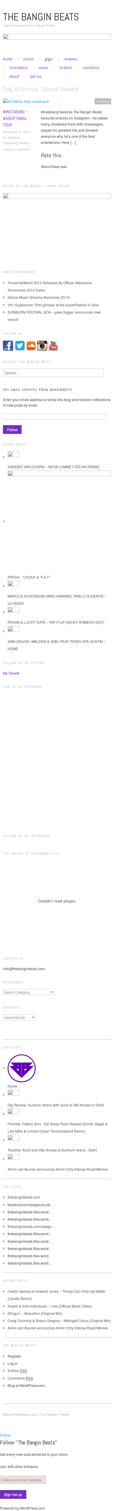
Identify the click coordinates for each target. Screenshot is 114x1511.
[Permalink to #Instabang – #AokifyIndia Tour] (26, 102)
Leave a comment (16, 149)
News (43, 67)
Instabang (103, 101)
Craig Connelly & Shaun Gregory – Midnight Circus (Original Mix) (59, 1320)
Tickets (65, 67)
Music (28, 59)
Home (7, 59)
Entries (17, 1370)
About (14, 76)
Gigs (49, 59)
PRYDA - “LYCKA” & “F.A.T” (29, 577)
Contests (91, 67)
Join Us (36, 76)
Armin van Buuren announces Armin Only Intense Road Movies (58, 1169)
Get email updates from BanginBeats (37, 389)
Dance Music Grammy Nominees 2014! (39, 297)
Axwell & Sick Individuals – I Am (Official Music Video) (50, 1305)
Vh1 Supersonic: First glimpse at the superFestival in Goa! (53, 304)
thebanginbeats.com (24, 1197)
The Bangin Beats (41, 17)
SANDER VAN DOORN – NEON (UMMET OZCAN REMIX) (54, 466)
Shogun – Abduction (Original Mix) (35, 1313)
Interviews (18, 67)
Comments (20, 1378)
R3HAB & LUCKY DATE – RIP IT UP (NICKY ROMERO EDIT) (56, 622)
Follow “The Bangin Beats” (28, 1442)
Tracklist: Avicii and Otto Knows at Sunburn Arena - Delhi (52, 1149)
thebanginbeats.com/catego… (31, 1226)
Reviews (70, 59)
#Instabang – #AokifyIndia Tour (16, 118)
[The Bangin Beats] (57, 44)
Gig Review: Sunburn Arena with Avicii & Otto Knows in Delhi (56, 1104)
